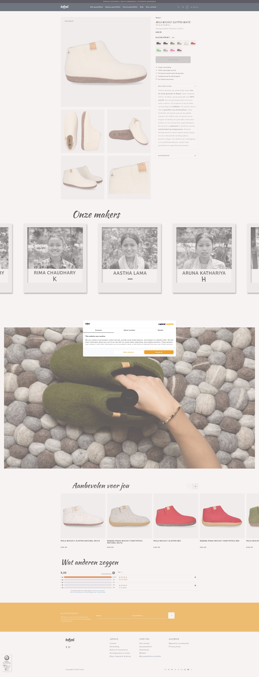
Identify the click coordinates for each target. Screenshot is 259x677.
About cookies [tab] (129, 330)
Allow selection (128, 352)
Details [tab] (160, 330)
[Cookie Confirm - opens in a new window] (166, 324)
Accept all (159, 352)
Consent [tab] (98, 330)
